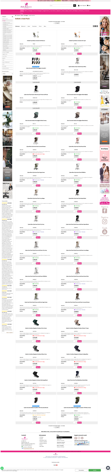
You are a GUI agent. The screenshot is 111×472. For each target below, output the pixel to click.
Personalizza (81, 470)
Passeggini (4, 26)
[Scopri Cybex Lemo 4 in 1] (7, 145)
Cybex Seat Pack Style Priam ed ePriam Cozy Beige (77, 250)
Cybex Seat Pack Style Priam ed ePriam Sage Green (36, 302)
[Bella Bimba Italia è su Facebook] (105, 214)
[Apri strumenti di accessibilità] (108, 468)
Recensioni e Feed (43, 440)
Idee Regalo (75, 10)
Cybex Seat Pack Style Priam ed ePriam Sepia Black (77, 224)
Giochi (70, 10)
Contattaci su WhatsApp (27, 447)
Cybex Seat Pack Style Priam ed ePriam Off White (36, 276)
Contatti (41, 438)
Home (22, 10)
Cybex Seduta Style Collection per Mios (77, 66)
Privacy (16, 470)
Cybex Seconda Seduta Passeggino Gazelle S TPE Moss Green (77, 407)
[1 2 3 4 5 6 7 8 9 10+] (34, 160)
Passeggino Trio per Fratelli (7, 37)
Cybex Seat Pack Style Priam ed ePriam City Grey (36, 250)
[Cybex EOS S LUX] (7, 198)
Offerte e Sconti (5, 18)
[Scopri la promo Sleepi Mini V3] (105, 144)
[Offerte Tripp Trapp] (104, 88)
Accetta (94, 470)
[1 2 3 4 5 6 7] (75, 263)
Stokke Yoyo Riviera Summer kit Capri (77, 40)
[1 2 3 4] (75, 211)
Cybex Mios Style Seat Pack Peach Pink (77, 146)
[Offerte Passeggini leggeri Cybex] (7, 127)
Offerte (26, 10)
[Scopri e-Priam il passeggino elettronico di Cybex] (105, 106)
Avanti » (58, 23)
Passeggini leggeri (6, 28)
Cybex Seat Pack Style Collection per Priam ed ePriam (36, 94)
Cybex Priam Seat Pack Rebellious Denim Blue (77, 380)
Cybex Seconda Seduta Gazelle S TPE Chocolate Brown (36, 407)
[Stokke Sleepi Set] (7, 110)
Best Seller (42, 446)
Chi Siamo (41, 437)
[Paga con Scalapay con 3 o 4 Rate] (105, 161)
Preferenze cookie (55, 462)
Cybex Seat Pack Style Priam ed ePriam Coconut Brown (77, 302)
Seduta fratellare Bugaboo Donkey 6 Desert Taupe (77, 328)
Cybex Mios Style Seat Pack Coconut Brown (36, 146)
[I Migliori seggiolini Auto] (105, 53)
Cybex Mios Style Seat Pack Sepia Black (77, 198)
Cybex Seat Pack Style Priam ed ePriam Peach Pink (77, 276)
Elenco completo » (10, 332)
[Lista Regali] (105, 182)
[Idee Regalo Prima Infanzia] (105, 193)
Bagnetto (59, 10)
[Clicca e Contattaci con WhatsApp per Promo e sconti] (105, 35)
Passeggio (30, 10)
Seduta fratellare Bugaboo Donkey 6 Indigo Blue (77, 354)
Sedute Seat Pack (6, 41)
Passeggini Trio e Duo (6, 22)
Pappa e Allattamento (5, 62)
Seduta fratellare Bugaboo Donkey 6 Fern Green (36, 328)
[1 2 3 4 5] (75, 237)
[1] (34, 54)
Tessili (63, 10)
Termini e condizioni (43, 441)
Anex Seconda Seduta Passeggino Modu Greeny (36, 120)
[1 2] (75, 54)
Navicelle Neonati (6, 43)
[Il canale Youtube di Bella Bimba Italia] (105, 236)
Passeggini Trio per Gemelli (7, 35)
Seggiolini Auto (46, 10)
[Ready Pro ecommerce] (55, 465)
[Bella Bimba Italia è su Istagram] (105, 225)
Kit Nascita (81, 10)
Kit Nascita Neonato (5, 68)
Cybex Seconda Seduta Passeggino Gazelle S (36, 68)
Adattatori (4, 49)
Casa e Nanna (53, 10)
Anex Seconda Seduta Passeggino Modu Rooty (77, 120)
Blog (22, 13)
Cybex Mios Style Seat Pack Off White (77, 172)
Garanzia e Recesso (43, 443)
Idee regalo (4, 66)
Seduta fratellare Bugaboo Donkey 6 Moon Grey (36, 354)
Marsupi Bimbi (5, 45)
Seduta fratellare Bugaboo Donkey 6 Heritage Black (36, 380)
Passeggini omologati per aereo (7, 33)
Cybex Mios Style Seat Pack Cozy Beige (36, 198)
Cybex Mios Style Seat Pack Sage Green (36, 172)
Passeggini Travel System (7, 30)
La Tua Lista (86, 10)
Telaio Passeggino (6, 47)
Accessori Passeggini (38, 10)
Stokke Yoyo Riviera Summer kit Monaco (36, 40)
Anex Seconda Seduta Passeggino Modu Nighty (77, 94)
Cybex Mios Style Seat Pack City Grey (36, 224)
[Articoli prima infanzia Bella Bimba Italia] (105, 204)
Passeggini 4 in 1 (5, 24)
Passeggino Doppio (6, 39)
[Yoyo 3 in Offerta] (7, 181)
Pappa (67, 10)
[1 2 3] (75, 134)
